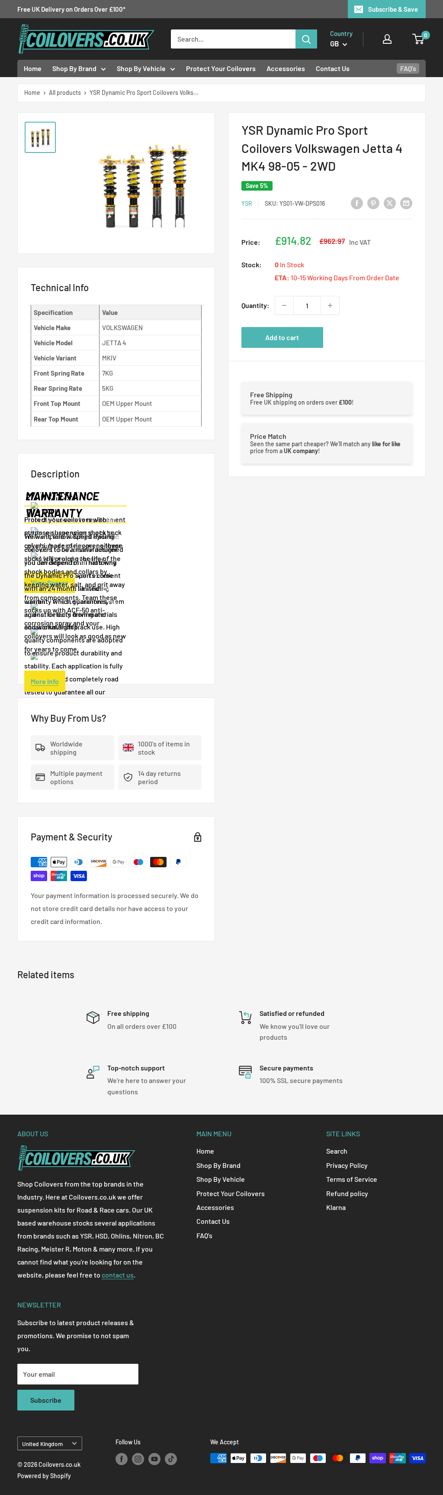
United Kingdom (42, 1443)
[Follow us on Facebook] (122, 1459)
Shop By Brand (74, 68)
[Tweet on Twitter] (390, 202)
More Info (45, 681)
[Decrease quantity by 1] (284, 305)
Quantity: (255, 305)
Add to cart (282, 337)
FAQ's (408, 68)
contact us (118, 1275)
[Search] (306, 39)
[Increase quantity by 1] (330, 305)
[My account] (387, 39)
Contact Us (333, 68)
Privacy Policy (347, 1165)
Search (336, 1151)
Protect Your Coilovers (221, 68)
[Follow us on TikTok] (171, 1459)
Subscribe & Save (393, 9)
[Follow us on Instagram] (138, 1459)
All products (65, 92)
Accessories (285, 68)
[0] (418, 39)
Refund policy (347, 1193)
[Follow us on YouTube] (154, 1459)
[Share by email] (406, 202)
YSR (246, 203)
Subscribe (45, 1400)
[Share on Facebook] (357, 202)
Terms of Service (351, 1179)
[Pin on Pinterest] (373, 202)
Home (33, 68)
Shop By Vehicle (141, 68)
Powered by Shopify (44, 1475)
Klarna (336, 1207)
